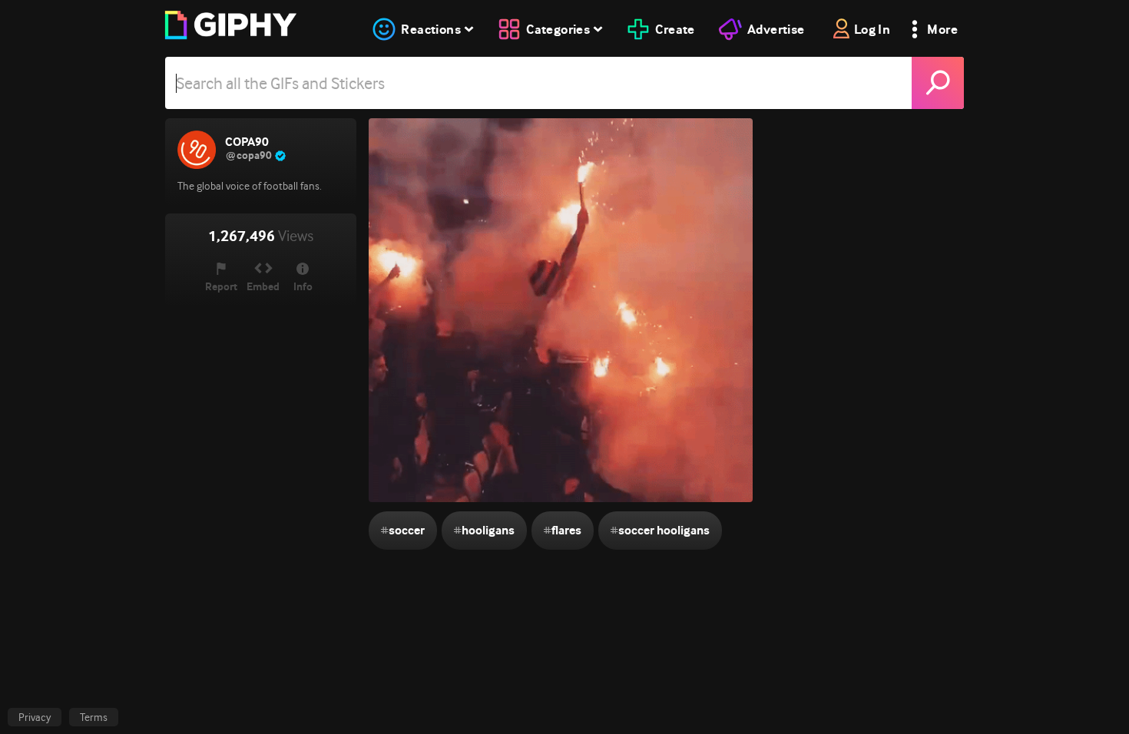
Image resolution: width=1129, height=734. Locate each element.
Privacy (34, 717)
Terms (94, 717)
